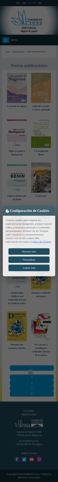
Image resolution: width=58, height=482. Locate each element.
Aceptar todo (29, 267)
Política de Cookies (41, 241)
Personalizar (29, 259)
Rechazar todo (29, 251)
